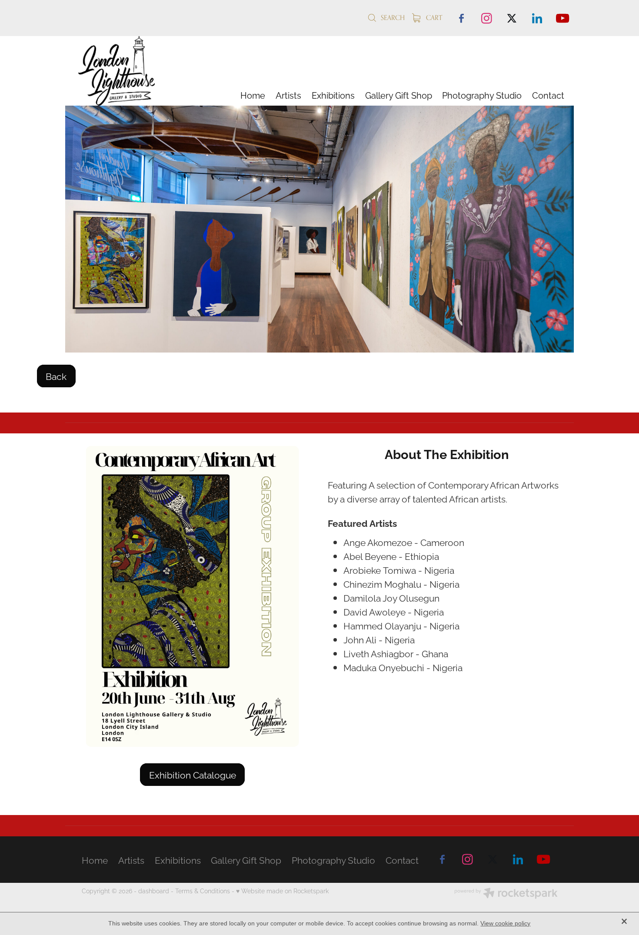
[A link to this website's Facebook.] (461, 18)
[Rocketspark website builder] (506, 894)
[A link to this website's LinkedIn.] (537, 18)
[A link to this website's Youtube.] (562, 18)
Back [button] (56, 375)
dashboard (153, 890)
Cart (433, 17)
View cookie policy (505, 923)
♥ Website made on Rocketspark (282, 890)
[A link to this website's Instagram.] (486, 18)
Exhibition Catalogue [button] (192, 774)
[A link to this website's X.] (511, 18)
